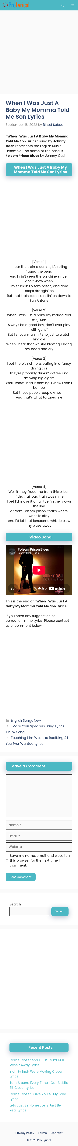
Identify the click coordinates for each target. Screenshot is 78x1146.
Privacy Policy (25, 1133)
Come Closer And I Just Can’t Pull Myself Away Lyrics (36, 1062)
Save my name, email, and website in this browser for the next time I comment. (40, 860)
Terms (42, 1133)
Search (15, 904)
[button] (62, 5)
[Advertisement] (39, 53)
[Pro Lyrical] (16, 5)
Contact (57, 1133)
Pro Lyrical (44, 1140)
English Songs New (26, 720)
